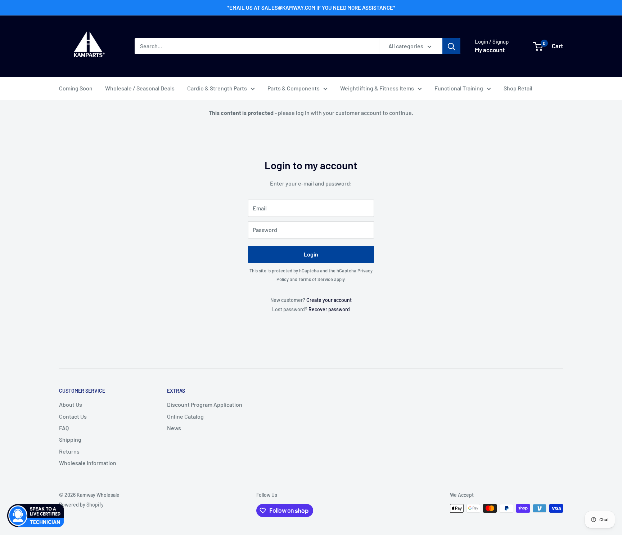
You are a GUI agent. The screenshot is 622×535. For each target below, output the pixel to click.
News (174, 427)
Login (311, 254)
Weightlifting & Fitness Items (377, 88)
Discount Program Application (204, 404)
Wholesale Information (87, 462)
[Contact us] (36, 515)
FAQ (64, 427)
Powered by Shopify (81, 504)
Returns (69, 451)
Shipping (70, 439)
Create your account (329, 300)
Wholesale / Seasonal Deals (140, 88)
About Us (70, 404)
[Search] (451, 46)
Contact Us (73, 416)
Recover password (329, 309)
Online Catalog (185, 416)
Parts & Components (293, 88)
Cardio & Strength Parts (217, 88)
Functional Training (458, 88)
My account (490, 49)
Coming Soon (76, 88)
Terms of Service (315, 279)
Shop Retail (518, 88)
